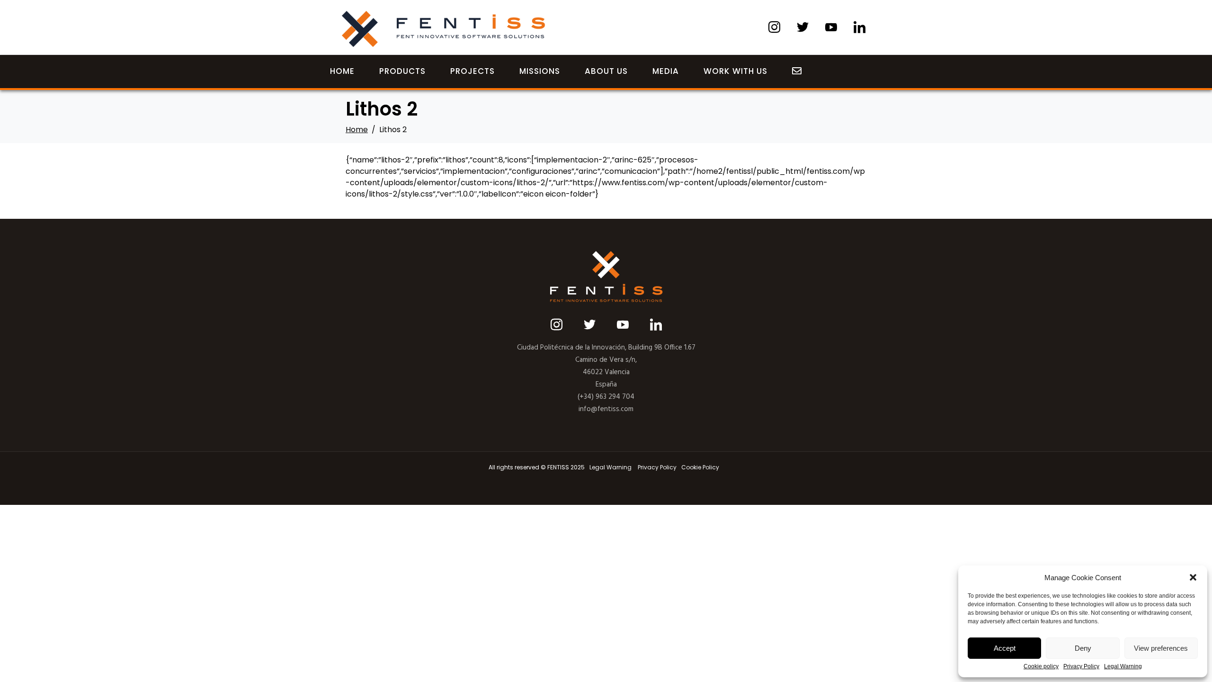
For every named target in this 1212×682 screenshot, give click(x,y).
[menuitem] (610, 467)
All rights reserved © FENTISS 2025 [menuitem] (537, 467)
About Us (606, 71)
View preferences (1161, 648)
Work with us (735, 71)
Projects (472, 71)
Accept (1005, 648)
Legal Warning (1123, 667)
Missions (539, 71)
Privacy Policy (1081, 667)
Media (665, 71)
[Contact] (797, 72)
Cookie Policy (700, 467)
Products (402, 71)
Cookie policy (1041, 667)
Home (342, 71)
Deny (1083, 648)
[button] (1193, 577)
